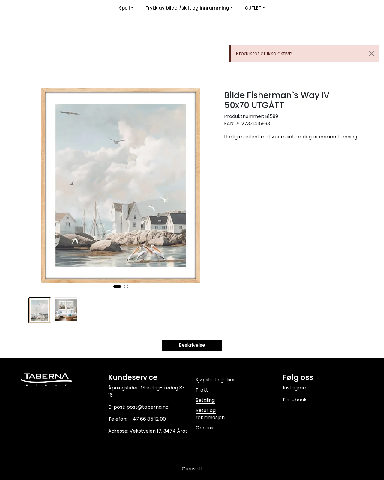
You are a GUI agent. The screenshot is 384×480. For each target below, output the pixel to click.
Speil (124, 8)
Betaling (205, 400)
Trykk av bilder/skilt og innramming (187, 8)
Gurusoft (192, 468)
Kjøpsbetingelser (215, 379)
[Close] (371, 53)
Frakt (202, 389)
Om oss (204, 427)
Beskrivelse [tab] (192, 345)
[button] (117, 286)
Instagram (295, 387)
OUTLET (253, 8)
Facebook (295, 399)
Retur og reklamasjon (210, 414)
